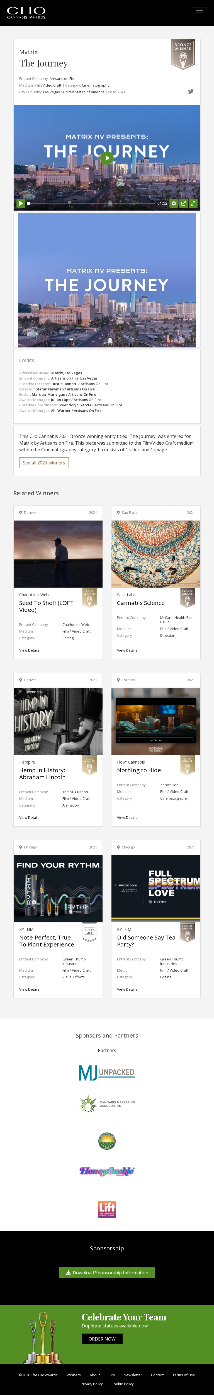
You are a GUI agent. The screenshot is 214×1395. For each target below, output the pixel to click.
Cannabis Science (141, 603)
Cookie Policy (122, 1383)
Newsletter (133, 1374)
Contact (157, 1374)
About (95, 1374)
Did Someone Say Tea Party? (146, 940)
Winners (74, 1374)
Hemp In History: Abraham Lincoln (42, 773)
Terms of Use (183, 1374)
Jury (112, 1374)
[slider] (91, 203)
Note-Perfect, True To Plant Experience (46, 940)
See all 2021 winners (44, 463)
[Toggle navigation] (199, 12)
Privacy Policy (92, 1383)
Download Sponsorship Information (110, 1273)
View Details (29, 650)
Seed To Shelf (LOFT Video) (46, 606)
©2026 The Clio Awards (38, 1374)
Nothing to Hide (139, 770)
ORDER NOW (102, 1339)
